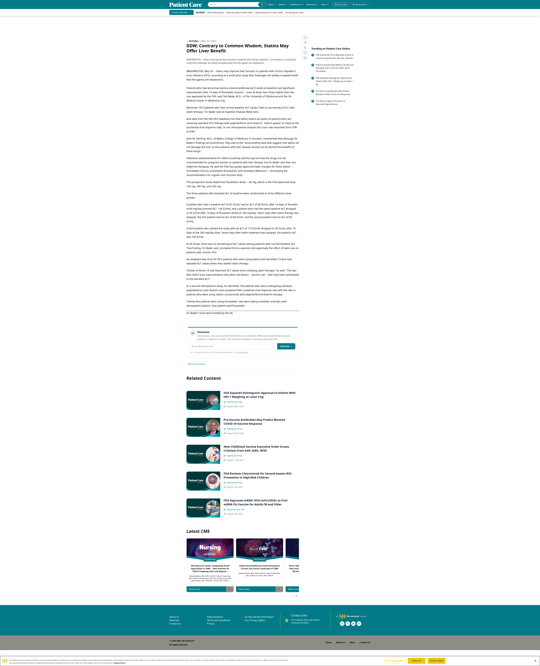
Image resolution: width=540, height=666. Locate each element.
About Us (174, 616)
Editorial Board (215, 616)
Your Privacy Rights (255, 620)
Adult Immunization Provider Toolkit (269, 12)
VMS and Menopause (215, 12)
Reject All (416, 660)
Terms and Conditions (218, 620)
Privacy (211, 623)
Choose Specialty (179, 12)
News (271, 4)
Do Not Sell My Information (259, 616)
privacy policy (243, 352)
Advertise (174, 620)
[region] (270, 661)
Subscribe (284, 346)
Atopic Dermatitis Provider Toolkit (239, 12)
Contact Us (175, 623)
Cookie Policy (119, 663)
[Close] (535, 661)
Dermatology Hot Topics (294, 12)
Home (328, 642)
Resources (311, 4)
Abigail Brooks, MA (236, 509)
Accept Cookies (437, 660)
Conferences (295, 4)
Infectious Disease (196, 364)
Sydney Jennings (234, 402)
